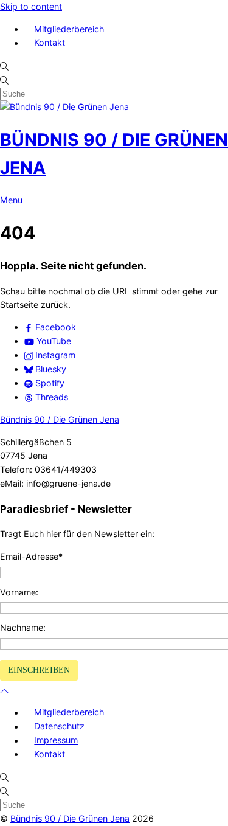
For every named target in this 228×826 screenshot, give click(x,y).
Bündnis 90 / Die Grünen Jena (59, 419)
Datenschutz (59, 726)
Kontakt (49, 43)
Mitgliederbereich (69, 29)
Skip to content (31, 6)
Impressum (56, 740)
